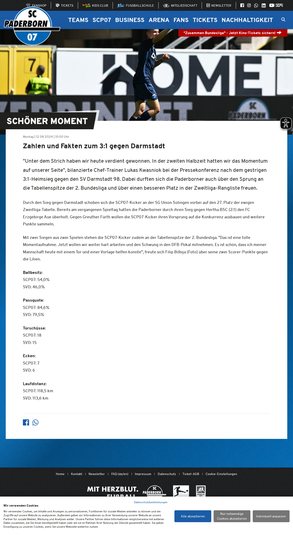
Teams (78, 20)
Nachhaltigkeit (247, 20)
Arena (159, 20)
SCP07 (101, 20)
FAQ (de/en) (119, 474)
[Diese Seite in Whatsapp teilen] (35, 422)
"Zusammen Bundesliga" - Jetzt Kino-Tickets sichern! (230, 33)
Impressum (143, 474)
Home (60, 474)
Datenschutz (167, 474)
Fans (181, 20)
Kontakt (76, 474)
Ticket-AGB (190, 474)
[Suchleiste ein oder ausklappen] (283, 20)
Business (129, 20)
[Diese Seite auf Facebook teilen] (26, 422)
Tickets (205, 20)
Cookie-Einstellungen (221, 474)
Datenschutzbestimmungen (151, 502)
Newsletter (97, 474)
